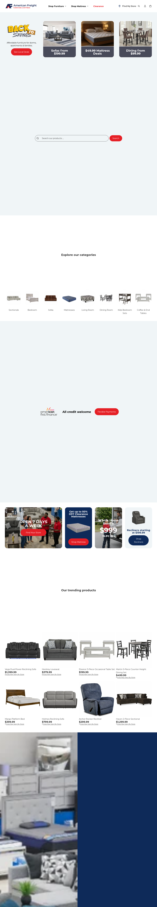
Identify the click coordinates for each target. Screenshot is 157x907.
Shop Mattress (78, 542)
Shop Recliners (138, 540)
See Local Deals (21, 52)
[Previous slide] (8, 649)
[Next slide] (37, 649)
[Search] (139, 6)
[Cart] (150, 6)
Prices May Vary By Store (14, 674)
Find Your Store (33, 532)
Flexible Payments (107, 411)
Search (115, 138)
